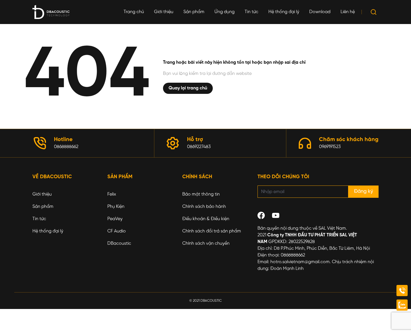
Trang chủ (134, 11)
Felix (111, 194)
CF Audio (116, 231)
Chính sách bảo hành (204, 206)
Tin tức (251, 11)
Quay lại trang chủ (188, 88)
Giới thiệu (163, 11)
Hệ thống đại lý (283, 11)
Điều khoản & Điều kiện (205, 219)
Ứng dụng (224, 11)
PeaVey (114, 219)
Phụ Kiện (115, 206)
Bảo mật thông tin (201, 194)
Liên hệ (348, 11)
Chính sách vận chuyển (206, 243)
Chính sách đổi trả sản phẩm (211, 231)
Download (319, 11)
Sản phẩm (193, 11)
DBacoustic (119, 243)
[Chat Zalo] (402, 305)
